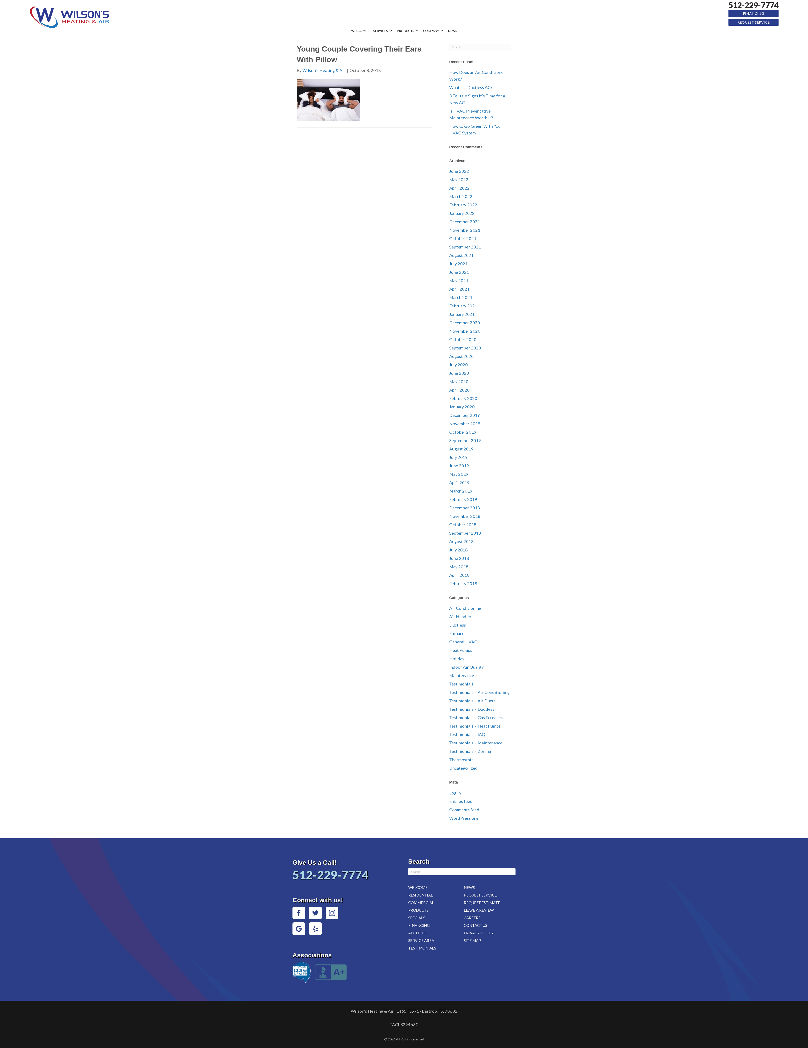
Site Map (472, 940)
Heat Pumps (460, 650)
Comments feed (464, 809)
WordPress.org (463, 818)
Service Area (421, 940)
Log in (455, 792)
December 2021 (464, 221)
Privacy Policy (479, 933)
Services (380, 31)
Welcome (359, 31)
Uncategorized (463, 767)
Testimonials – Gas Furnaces (476, 717)
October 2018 (462, 524)
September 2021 (465, 246)
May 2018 (458, 566)
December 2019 (464, 415)
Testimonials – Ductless (471, 709)
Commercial (421, 902)
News (452, 31)
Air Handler (460, 616)
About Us (417, 933)
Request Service (754, 22)
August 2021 (461, 255)
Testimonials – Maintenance (475, 742)
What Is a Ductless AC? (470, 87)
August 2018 (461, 541)
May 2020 (458, 381)
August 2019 (461, 448)
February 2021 (463, 305)
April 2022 (459, 187)
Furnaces (457, 633)
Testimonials (461, 683)
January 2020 (462, 406)
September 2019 (465, 440)
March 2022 (460, 196)
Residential (420, 895)
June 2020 (459, 373)
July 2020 (458, 364)
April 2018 (459, 575)
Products (405, 31)
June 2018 (459, 558)
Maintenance (461, 675)
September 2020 (465, 347)
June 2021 (459, 272)
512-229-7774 (753, 5)
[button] (391, 30)
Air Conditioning (465, 608)
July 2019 (458, 457)
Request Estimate (482, 902)
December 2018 (464, 507)
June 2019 (459, 465)
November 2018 (464, 516)
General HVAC (463, 641)
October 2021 (462, 238)
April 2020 (459, 389)
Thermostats (461, 759)
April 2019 (459, 482)
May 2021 (458, 280)
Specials (416, 917)
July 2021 (458, 263)
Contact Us (475, 925)
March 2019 (460, 490)
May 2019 (458, 474)
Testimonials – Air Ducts (472, 700)
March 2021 (460, 297)
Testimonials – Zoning (470, 751)
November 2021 (464, 229)
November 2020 (464, 330)
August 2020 (461, 356)
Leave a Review (479, 910)
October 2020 (462, 339)
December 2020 (464, 322)
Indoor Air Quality (466, 666)
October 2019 (462, 431)
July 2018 (458, 549)
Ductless (457, 624)
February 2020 (463, 398)
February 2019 (463, 499)
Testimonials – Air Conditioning (479, 692)
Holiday (456, 658)
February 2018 (463, 583)
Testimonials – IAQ (467, 734)
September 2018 (465, 532)
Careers (472, 917)
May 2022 (458, 179)
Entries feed (461, 801)
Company (431, 31)
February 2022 (463, 204)
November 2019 (464, 423)
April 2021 (459, 288)
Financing (753, 13)
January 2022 (462, 213)
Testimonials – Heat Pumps (475, 725)
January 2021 (462, 314)
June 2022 (459, 171)
